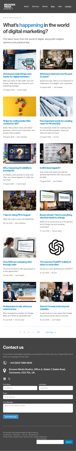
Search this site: (42, 439)
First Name (6, 384)
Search (68, 442)
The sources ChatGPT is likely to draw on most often (55, 263)
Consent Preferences (40, 437)
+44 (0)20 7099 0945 (21, 362)
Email (5, 393)
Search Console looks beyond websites (54, 307)
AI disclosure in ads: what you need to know (17, 307)
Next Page (51, 332)
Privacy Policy (7, 437)
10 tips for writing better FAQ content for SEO (16, 122)
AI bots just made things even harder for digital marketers (17, 75)
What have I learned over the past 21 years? (56, 75)
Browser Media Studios (21, 369)
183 (38, 332)
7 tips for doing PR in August (16, 215)
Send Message (10, 417)
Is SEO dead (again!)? (50, 167)
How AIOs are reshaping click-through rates (17, 263)
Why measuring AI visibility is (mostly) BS (17, 169)
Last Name (42, 384)
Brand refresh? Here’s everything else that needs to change (56, 216)
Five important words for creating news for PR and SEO (56, 122)
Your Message (8, 402)
